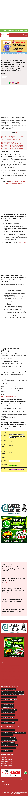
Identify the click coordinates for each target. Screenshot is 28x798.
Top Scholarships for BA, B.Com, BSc (9, 740)
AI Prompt (3, 665)
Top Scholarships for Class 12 (7, 732)
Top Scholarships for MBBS (20, 732)
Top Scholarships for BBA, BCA (8, 742)
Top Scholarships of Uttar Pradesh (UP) (9, 720)
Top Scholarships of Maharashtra (8, 712)
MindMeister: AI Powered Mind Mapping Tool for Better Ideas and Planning (13, 590)
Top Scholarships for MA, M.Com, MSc (9, 745)
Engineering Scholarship (6, 668)
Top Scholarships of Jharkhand (7, 702)
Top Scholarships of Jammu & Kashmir (9, 699)
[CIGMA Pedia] (5, 35)
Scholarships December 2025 (18, 673)
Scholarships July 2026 (6, 676)
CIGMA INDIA (16, 793)
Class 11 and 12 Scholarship (7, 666)
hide (16, 132)
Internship (4, 76)
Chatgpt (7, 665)
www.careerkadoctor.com (6, 759)
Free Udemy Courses (5, 669)
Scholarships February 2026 (7, 674)
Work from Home (11, 80)
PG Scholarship (13, 671)
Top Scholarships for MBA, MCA (9, 747)
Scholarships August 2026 (6, 673)
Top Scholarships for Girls (6, 679)
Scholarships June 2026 (16, 676)
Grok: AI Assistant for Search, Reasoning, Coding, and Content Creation (13, 568)
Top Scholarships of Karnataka (7, 704)
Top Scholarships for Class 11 (8, 729)
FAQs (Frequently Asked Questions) (9, 142)
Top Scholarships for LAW (7, 750)
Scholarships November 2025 (7, 677)
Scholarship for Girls (21, 671)
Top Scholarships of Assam (7, 691)
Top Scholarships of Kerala (7, 707)
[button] (23, 35)
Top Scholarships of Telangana (7, 717)
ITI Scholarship (18, 669)
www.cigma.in (4, 757)
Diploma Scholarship (17, 666)
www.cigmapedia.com (13, 792)
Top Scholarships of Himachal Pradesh (9, 696)
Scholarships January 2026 (18, 674)
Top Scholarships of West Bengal (8, 722)
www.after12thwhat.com (6, 765)
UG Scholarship (16, 679)
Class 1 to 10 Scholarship (15, 665)
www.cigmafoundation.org (6, 761)
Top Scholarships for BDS (7, 735)
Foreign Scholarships (16, 668)
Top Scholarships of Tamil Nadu (8, 714)
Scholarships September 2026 (20, 677)
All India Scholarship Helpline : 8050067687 (14, 30)
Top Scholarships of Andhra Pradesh (8, 689)
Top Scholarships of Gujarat (18, 694)
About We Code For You (6, 134)
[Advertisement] (14, 15)
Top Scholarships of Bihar (18, 691)
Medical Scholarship (5, 671)
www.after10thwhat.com (6, 763)
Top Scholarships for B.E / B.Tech (8, 737)
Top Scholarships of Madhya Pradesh (9, 709)
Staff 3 (9, 56)
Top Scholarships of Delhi (7, 694)
